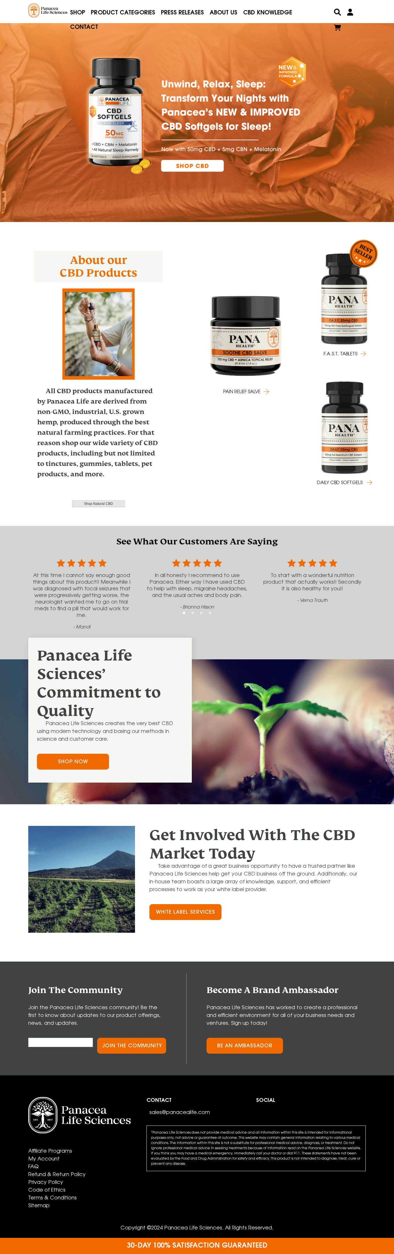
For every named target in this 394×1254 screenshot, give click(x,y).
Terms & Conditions (52, 1198)
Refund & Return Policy (57, 1175)
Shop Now (73, 762)
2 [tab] (193, 613)
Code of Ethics (46, 1190)
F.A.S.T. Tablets (340, 354)
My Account (44, 1159)
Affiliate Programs (50, 1151)
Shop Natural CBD (98, 504)
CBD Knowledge (267, 13)
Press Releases (182, 13)
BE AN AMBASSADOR (245, 1046)
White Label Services (185, 912)
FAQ (33, 1167)
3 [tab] (201, 613)
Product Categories (123, 13)
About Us (223, 13)
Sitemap (39, 1206)
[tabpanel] (197, 113)
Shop (77, 13)
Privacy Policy (45, 1182)
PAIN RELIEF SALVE (241, 392)
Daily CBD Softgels (340, 483)
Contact (84, 27)
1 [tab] (184, 613)
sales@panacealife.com (179, 1112)
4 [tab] (210, 613)
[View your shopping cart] (337, 29)
